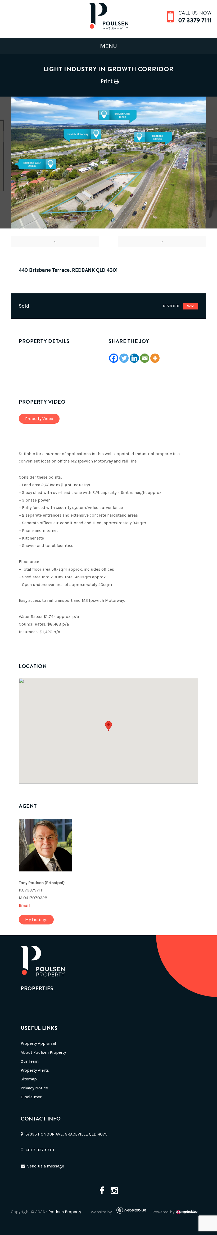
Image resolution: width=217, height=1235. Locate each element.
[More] (155, 358)
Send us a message (45, 1166)
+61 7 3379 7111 (39, 1149)
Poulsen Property (64, 1211)
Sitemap (29, 1078)
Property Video (39, 418)
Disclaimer (31, 1096)
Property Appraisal (38, 1043)
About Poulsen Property (43, 1052)
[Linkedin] (134, 358)
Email (24, 905)
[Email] (144, 358)
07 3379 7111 (195, 20)
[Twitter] (124, 358)
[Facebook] (113, 358)
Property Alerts (35, 1070)
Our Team (30, 1061)
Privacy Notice (34, 1087)
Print (106, 81)
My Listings (36, 919)
